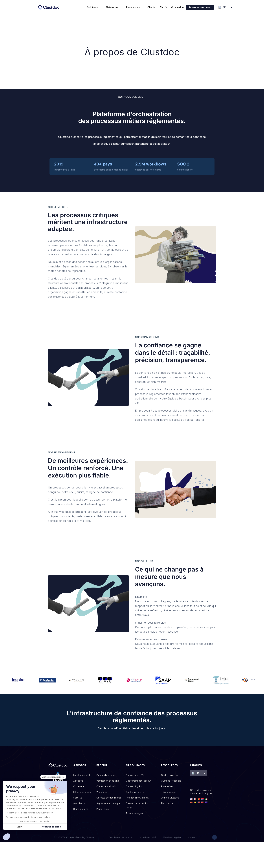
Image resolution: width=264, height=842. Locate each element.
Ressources (133, 7)
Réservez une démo (200, 7)
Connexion (177, 7)
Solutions (92, 7)
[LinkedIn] (214, 837)
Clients (151, 7)
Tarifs (163, 7)
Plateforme (112, 7)
